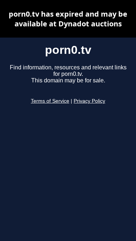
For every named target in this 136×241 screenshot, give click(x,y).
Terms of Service (50, 101)
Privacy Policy (89, 101)
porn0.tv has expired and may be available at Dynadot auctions (68, 19)
